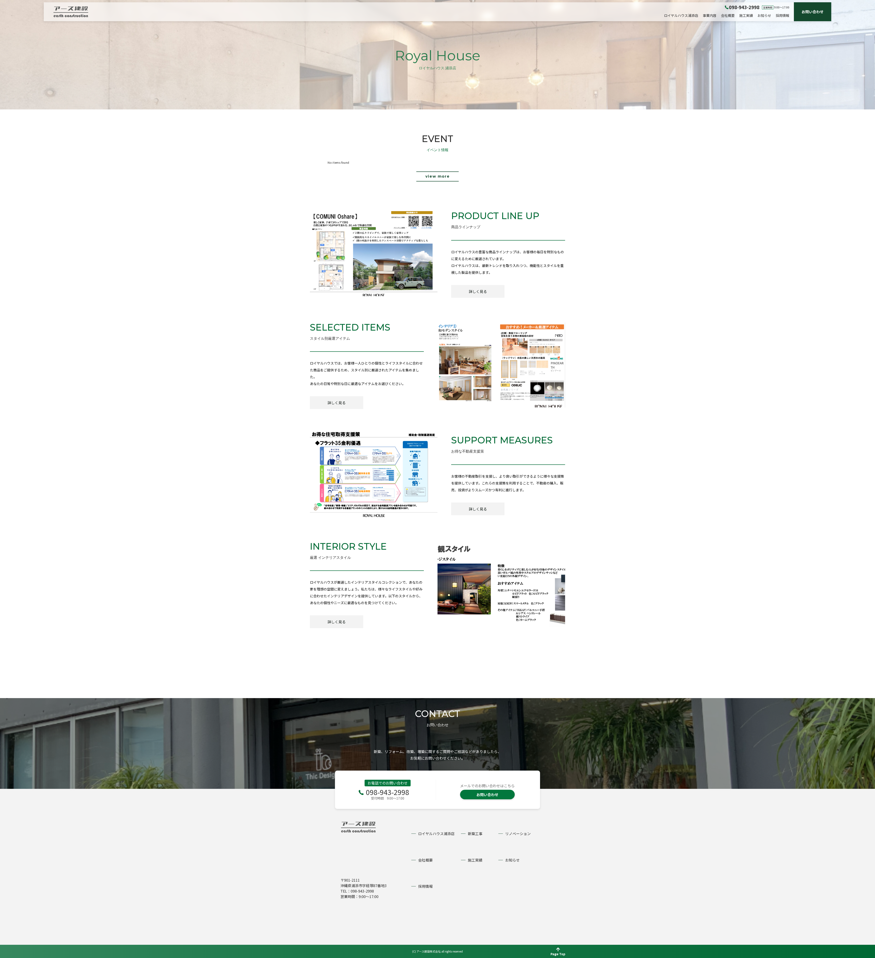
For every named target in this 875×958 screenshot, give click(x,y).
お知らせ (764, 15)
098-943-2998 (387, 792)
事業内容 (709, 15)
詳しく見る (478, 291)
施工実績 (746, 15)
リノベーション (518, 833)
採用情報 (782, 15)
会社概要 (728, 15)
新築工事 (475, 833)
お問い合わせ (813, 11)
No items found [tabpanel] (338, 162)
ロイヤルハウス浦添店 (681, 15)
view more (437, 176)
